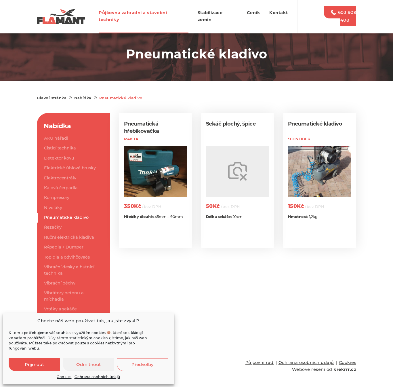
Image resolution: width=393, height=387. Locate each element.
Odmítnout (88, 364)
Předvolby (142, 364)
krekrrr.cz (344, 369)
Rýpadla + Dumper (63, 247)
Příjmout (34, 364)
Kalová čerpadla (61, 187)
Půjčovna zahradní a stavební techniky (133, 16)
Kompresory (56, 197)
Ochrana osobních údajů (97, 377)
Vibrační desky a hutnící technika (69, 270)
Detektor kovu (59, 158)
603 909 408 (347, 16)
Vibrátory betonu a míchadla (63, 296)
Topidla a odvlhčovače (67, 257)
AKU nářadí (56, 138)
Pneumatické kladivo (66, 217)
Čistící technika (60, 148)
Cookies (64, 377)
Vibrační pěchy (59, 283)
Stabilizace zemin (210, 16)
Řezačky (52, 227)
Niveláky (53, 207)
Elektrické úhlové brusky (70, 167)
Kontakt (278, 12)
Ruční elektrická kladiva (69, 237)
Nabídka (82, 98)
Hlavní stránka (51, 98)
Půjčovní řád (259, 362)
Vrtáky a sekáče (60, 309)
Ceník (253, 12)
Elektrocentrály (60, 178)
